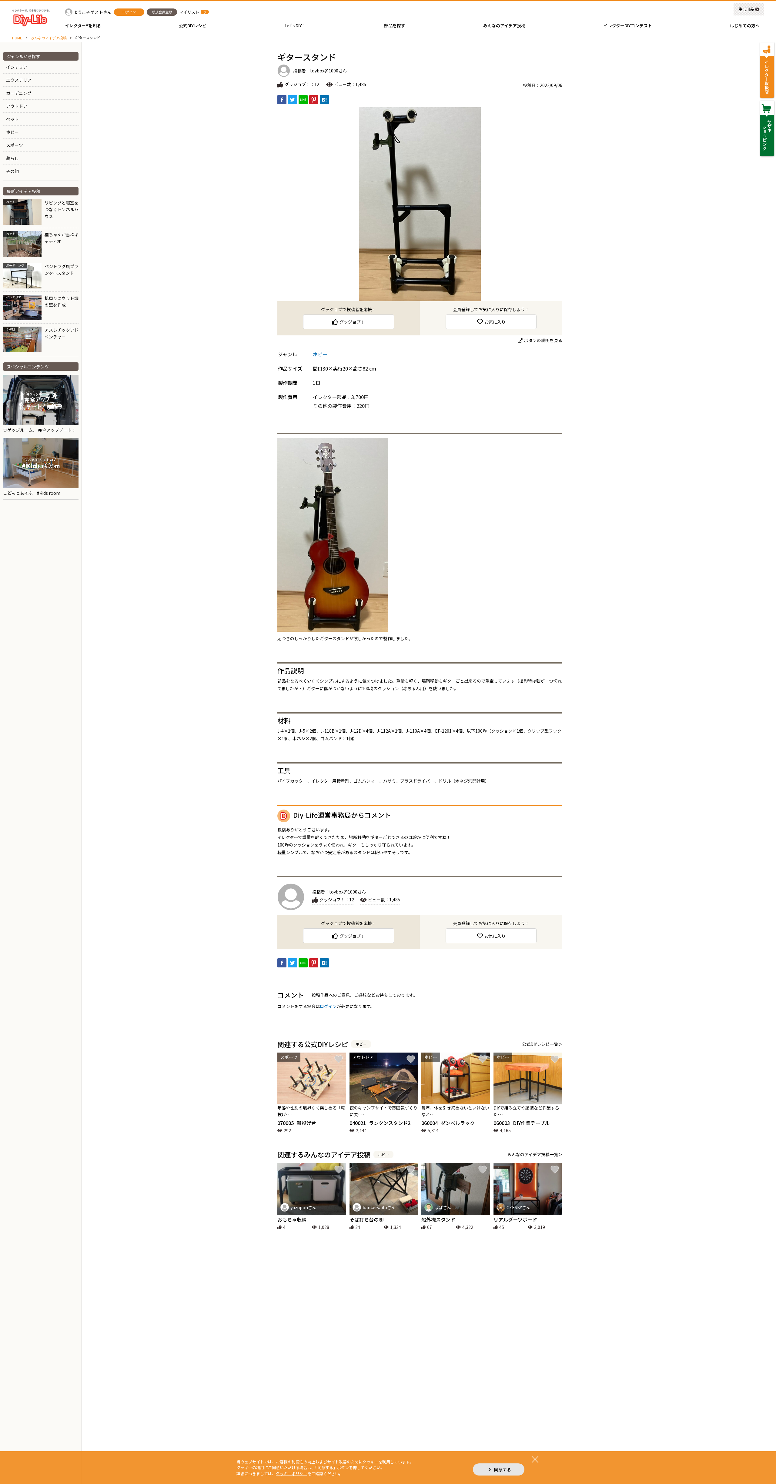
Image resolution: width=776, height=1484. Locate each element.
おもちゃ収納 (291, 1219)
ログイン (328, 1006)
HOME (17, 38)
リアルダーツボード (515, 1219)
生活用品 (746, 9)
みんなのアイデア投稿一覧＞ (534, 1154)
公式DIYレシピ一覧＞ (542, 1044)
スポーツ (14, 145)
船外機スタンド (438, 1219)
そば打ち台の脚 (366, 1219)
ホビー (12, 132)
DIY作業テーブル (521, 1122)
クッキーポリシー (291, 1473)
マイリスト (189, 12)
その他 (12, 171)
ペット (12, 119)
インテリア (16, 67)
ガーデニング (19, 93)
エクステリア (19, 80)
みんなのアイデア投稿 (49, 38)
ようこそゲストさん (92, 12)
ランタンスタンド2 (380, 1122)
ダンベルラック (448, 1122)
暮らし (12, 158)
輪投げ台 (296, 1122)
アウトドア (16, 106)
